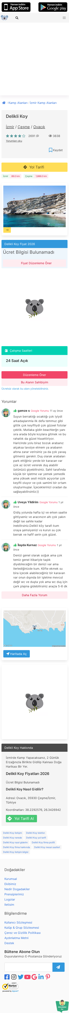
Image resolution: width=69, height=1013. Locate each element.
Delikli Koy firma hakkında (16, 847)
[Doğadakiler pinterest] (48, 977)
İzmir (10, 127)
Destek (9, 943)
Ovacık (39, 127)
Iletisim (9, 904)
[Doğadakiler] (4, 102)
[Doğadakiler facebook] (7, 977)
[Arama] (17, 18)
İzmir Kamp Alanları (43, 103)
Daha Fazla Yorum (34, 595)
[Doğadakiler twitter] (21, 977)
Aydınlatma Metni (16, 938)
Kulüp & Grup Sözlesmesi (21, 927)
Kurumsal (10, 879)
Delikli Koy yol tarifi (36, 837)
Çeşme (24, 127)
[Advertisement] (34, 59)
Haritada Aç (18, 654)
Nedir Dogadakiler (17, 889)
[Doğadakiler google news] (35, 977)
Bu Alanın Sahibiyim (34, 382)
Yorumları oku (14, 140)
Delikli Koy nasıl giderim (15, 842)
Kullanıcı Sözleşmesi (18, 922)
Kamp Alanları (18, 103)
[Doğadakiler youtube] (28, 977)
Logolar (9, 899)
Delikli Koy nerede (12, 837)
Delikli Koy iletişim (12, 832)
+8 (7, 229)
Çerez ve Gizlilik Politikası (22, 933)
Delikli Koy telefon (35, 832)
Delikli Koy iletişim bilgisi (15, 852)
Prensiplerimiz (14, 894)
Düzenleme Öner (34, 375)
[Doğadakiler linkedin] (41, 977)
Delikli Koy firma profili (43, 842)
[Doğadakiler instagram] (14, 977)
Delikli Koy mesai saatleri (47, 847)
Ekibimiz (10, 884)
